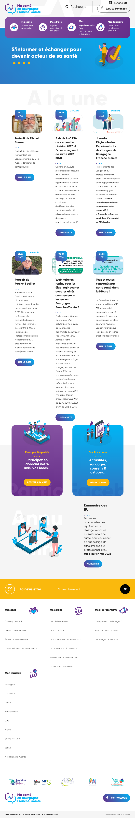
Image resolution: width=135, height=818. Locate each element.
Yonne (8, 747)
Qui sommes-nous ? (13, 815)
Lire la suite (24, 177)
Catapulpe (126, 814)
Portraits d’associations (106, 630)
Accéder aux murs (37, 482)
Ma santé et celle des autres (64, 657)
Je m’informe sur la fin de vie (63, 648)
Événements (115, 111)
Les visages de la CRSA (106, 639)
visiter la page (98, 482)
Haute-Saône (11, 711)
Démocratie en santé (15, 630)
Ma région (10, 684)
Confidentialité (51, 815)
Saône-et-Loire (12, 738)
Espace (120, 2)
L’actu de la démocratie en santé (21, 648)
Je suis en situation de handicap (65, 639)
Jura (7, 720)
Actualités (75, 111)
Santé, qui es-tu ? (13, 621)
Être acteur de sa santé (16, 639)
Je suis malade (57, 630)
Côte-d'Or (10, 693)
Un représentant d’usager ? (108, 621)
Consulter (93, 564)
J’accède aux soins (59, 621)
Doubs (8, 702)
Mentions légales (32, 815)
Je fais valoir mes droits (61, 666)
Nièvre (8, 729)
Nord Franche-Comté (15, 757)
